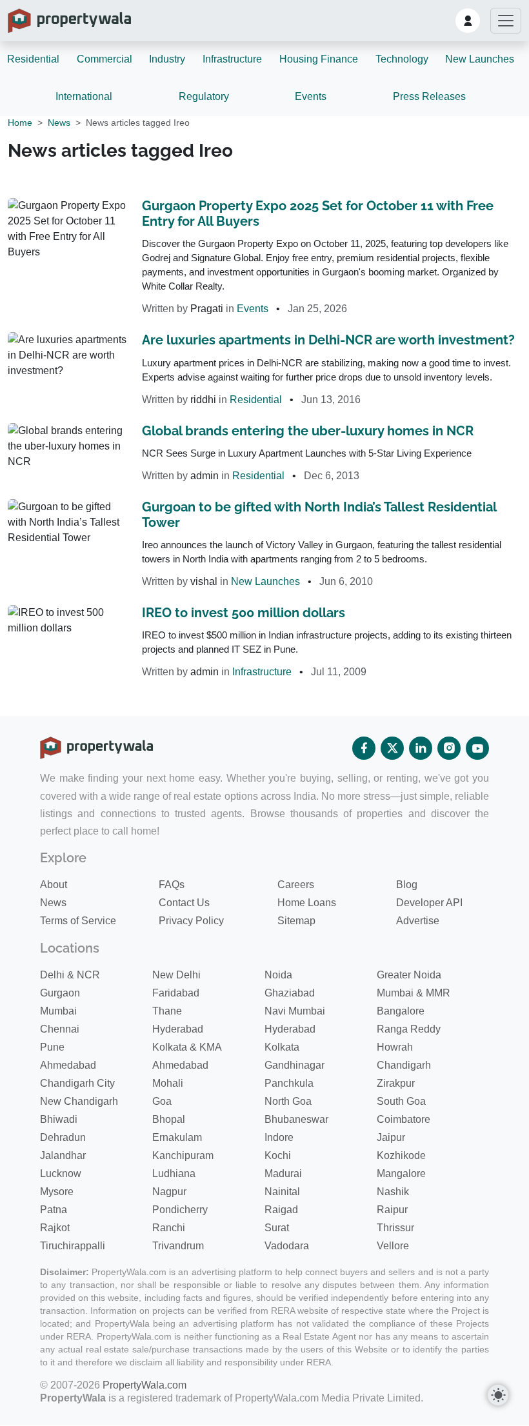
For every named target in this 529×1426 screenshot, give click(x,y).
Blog (406, 884)
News (59, 122)
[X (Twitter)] (392, 748)
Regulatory (204, 96)
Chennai (59, 1029)
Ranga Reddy (409, 1029)
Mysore (57, 1191)
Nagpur (169, 1191)
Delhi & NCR (70, 974)
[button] (467, 20)
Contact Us (184, 902)
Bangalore (400, 1010)
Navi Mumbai (294, 1010)
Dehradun (63, 1137)
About (53, 884)
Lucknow (60, 1173)
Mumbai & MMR (413, 992)
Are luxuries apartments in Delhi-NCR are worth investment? (328, 340)
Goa (162, 1101)
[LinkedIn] (420, 748)
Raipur (392, 1209)
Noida (278, 974)
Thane (167, 1010)
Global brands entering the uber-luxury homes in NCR (308, 431)
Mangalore (401, 1173)
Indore (279, 1137)
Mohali (167, 1083)
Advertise (417, 920)
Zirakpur (396, 1083)
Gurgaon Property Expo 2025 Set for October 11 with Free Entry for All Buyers (318, 213)
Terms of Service (78, 920)
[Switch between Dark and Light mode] (498, 1395)
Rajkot (55, 1227)
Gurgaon (60, 992)
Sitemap (296, 920)
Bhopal (168, 1119)
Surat (276, 1227)
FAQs (172, 884)
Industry (167, 59)
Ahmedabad (68, 1065)
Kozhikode (401, 1155)
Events (310, 96)
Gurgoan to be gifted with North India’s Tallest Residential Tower (319, 514)
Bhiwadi (58, 1119)
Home (20, 122)
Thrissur (395, 1227)
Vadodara (286, 1245)
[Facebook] (363, 748)
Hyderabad (177, 1029)
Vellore (393, 1245)
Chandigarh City (77, 1083)
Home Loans (306, 902)
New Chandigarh (79, 1101)
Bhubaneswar (296, 1119)
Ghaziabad (289, 992)
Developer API (429, 902)
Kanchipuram (183, 1155)
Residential (33, 59)
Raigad (281, 1209)
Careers (295, 884)
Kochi (277, 1155)
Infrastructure (232, 59)
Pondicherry (180, 1209)
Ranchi (168, 1227)
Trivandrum (178, 1245)
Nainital (282, 1191)
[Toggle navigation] (505, 21)
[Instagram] (449, 748)
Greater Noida (409, 974)
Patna (53, 1209)
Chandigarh (404, 1065)
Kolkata (281, 1047)
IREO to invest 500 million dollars (243, 612)
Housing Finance (318, 59)
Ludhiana (173, 1173)
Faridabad (175, 992)
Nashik (393, 1191)
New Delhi (176, 974)
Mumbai (58, 1010)
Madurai (283, 1173)
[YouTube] (477, 748)
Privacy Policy (191, 920)
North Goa (288, 1101)
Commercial (104, 59)
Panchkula (289, 1083)
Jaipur (391, 1137)
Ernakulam (177, 1137)
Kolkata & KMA (187, 1047)
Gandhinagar (294, 1065)
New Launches (479, 59)
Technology (401, 59)
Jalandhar (63, 1155)
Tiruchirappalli (72, 1245)
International (83, 96)
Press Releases (429, 96)
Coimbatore (403, 1119)
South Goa (401, 1101)
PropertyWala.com (144, 1385)
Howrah (395, 1047)
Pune (52, 1047)
